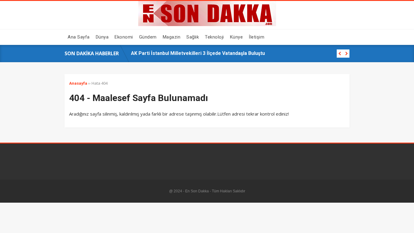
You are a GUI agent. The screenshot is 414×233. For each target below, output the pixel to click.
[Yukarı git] (403, 222)
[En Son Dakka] (207, 24)
